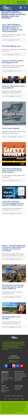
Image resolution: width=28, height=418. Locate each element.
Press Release (11, 39)
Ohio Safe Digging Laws (11, 46)
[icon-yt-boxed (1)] (22, 365)
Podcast (11, 180)
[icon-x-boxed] (10, 365)
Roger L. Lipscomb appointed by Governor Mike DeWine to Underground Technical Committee (13, 248)
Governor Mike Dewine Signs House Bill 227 (13, 87)
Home (5, 399)
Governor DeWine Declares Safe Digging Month (12, 61)
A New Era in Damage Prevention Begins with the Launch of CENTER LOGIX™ (13, 203)
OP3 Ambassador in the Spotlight (11, 318)
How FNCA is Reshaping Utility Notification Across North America (12, 170)
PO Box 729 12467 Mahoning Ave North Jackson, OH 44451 (14, 357)
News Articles (13, 136)
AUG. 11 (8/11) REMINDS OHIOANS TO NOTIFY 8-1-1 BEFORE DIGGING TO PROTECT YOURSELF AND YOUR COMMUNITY (12, 28)
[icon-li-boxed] (18, 365)
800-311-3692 (16, 360)
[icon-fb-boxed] (6, 365)
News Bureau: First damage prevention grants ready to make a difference (13, 287)
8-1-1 (18, 361)
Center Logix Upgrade (10, 128)
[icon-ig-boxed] (14, 365)
